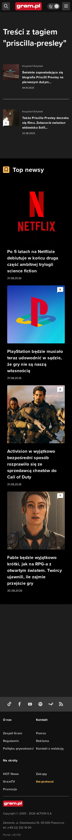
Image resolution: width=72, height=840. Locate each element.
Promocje (10, 789)
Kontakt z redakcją (50, 748)
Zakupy (41, 774)
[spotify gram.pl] (41, 704)
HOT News (11, 774)
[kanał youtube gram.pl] (31, 704)
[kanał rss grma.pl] (62, 704)
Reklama (42, 741)
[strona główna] (28, 6)
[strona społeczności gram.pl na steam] (51, 704)
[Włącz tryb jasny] (53, 6)
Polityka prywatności (18, 748)
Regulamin (11, 741)
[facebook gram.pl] (20, 704)
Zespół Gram (12, 733)
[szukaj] (6, 6)
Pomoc (41, 733)
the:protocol (45, 781)
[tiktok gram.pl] (10, 704)
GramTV (9, 781)
